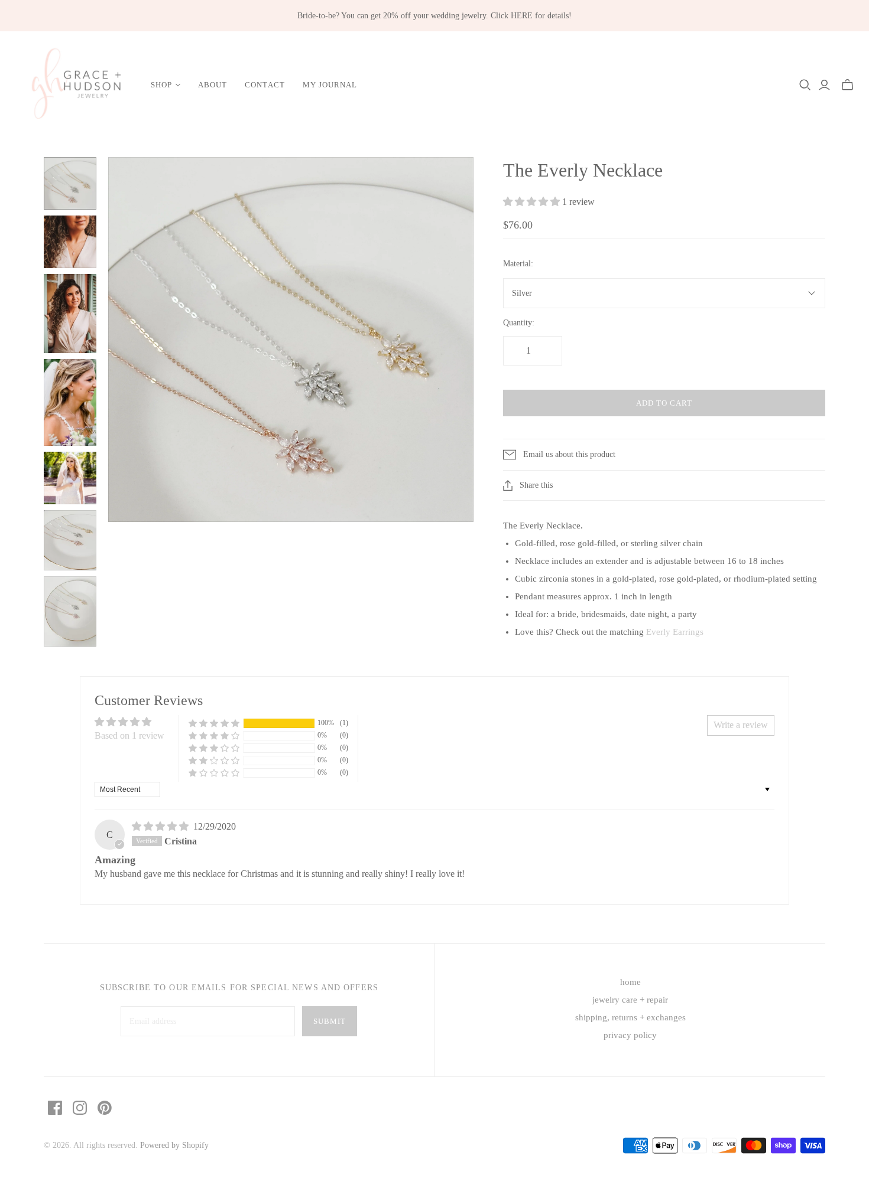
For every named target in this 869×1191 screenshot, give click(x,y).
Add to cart (664, 403)
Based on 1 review (129, 735)
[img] (161, 826)
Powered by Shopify (174, 1145)
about (212, 84)
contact (264, 84)
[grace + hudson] (74, 85)
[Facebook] (55, 1108)
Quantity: (518, 322)
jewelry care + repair (630, 999)
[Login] (824, 85)
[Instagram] (80, 1108)
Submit (329, 1021)
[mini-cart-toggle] (847, 85)
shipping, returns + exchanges (630, 1017)
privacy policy (630, 1035)
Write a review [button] (741, 725)
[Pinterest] (105, 1108)
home (630, 982)
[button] (532, 202)
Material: (518, 263)
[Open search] (805, 85)
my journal (330, 84)
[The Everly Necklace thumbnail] (70, 183)
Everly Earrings (674, 632)
